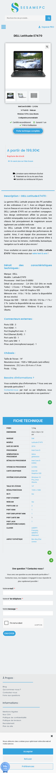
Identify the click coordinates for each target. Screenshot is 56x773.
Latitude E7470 (37, 442)
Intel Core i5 (36, 450)
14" (33, 486)
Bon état (35, 539)
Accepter (28, 751)
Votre (8, 588)
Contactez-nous (11, 390)
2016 (33, 446)
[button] (51, 736)
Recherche (48, 18)
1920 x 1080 (36, 490)
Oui (33, 494)
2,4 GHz (34, 467)
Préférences (28, 766)
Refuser (28, 759)
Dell (33, 438)
